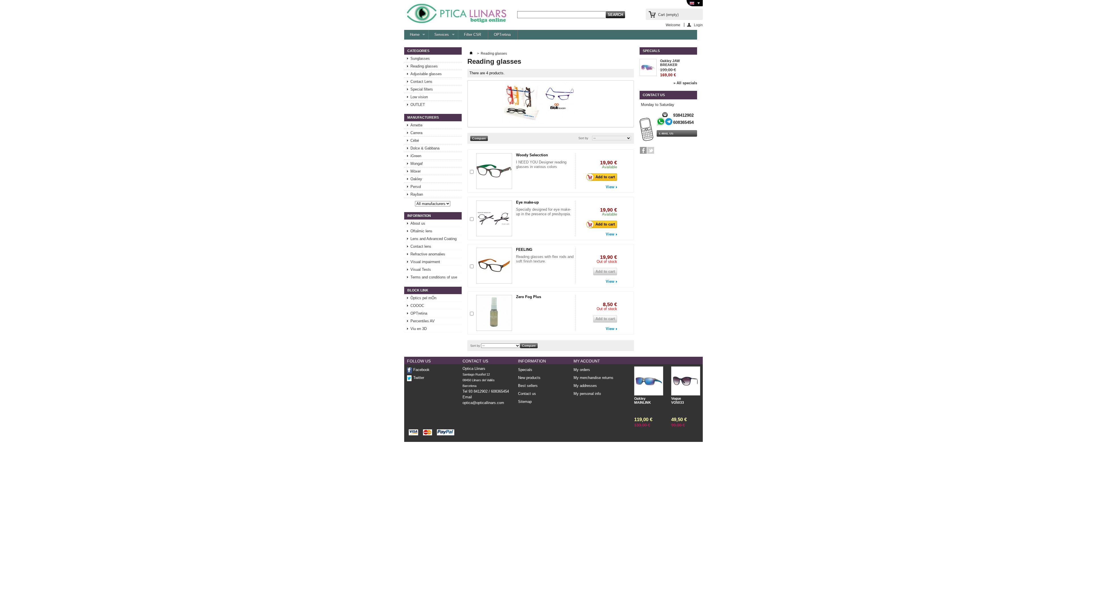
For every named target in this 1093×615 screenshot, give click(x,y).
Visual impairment (425, 262)
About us (417, 223)
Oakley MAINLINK (642, 401)
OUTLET (417, 104)
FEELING (524, 249)
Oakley (416, 179)
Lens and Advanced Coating (433, 239)
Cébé (414, 140)
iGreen (415, 156)
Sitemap (525, 401)
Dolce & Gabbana (424, 148)
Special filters (421, 89)
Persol (415, 186)
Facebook (421, 370)
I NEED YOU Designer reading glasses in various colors (541, 164)
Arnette (416, 125)
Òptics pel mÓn (423, 298)
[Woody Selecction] (494, 171)
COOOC (417, 306)
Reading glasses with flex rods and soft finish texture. (545, 259)
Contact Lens (421, 81)
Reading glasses (424, 66)
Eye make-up (527, 202)
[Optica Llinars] (456, 13)
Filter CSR (472, 34)
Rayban (416, 194)
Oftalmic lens (421, 231)
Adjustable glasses (426, 74)
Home (412, 36)
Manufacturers (423, 118)
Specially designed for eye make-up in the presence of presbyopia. (543, 211)
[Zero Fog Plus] (494, 313)
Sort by (583, 138)
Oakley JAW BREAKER (670, 63)
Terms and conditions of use (433, 277)
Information (419, 216)
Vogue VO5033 (677, 401)
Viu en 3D (418, 329)
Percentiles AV (422, 321)
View (610, 187)
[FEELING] (494, 266)
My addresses (585, 386)
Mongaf (416, 163)
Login (698, 25)
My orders (582, 370)
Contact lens (420, 246)
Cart (668, 15)
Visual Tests (420, 269)
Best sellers (528, 386)
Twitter (418, 378)
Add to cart (605, 177)
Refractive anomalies (427, 254)
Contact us (527, 393)
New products (529, 378)
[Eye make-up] (494, 218)
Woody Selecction (532, 155)
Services (439, 36)
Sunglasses (420, 58)
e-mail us (666, 133)
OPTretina (502, 34)
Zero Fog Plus (528, 297)
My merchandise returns (593, 378)
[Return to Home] (471, 54)
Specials (651, 51)
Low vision (419, 97)
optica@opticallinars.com (483, 403)
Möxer (415, 171)
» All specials (685, 83)
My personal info (587, 394)
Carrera (416, 133)
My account (587, 361)
